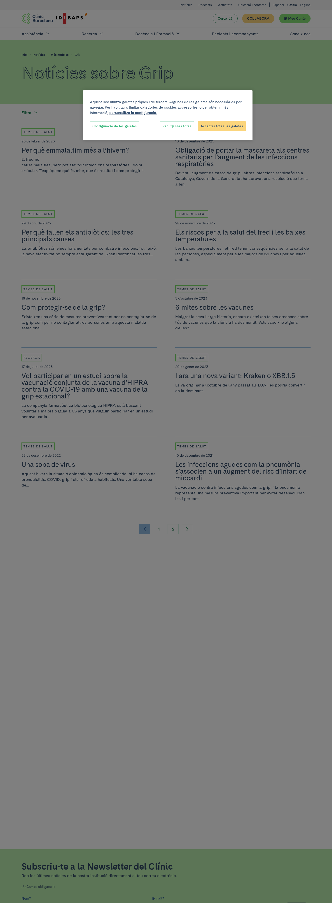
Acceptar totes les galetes (222, 126)
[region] (168, 115)
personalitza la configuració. (133, 113)
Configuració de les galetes (114, 126)
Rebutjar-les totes (177, 126)
